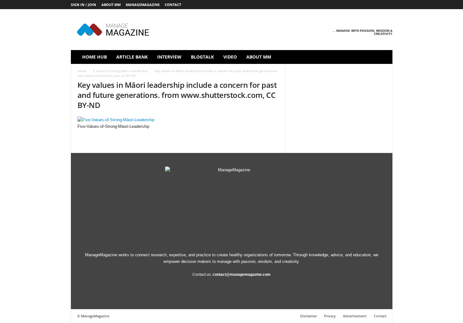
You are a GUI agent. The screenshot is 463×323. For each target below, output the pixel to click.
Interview (169, 57)
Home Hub (94, 57)
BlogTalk (202, 57)
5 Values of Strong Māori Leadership (120, 71)
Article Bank (132, 57)
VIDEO (230, 57)
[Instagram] (348, 4)
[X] (378, 4)
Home (81, 71)
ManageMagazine (143, 4)
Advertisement (355, 316)
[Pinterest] (368, 4)
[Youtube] (388, 4)
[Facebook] (339, 4)
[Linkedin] (358, 4)
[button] (383, 57)
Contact (173, 4)
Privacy (330, 316)
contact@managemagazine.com (242, 274)
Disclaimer (308, 316)
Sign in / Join (83, 4)
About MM (111, 4)
